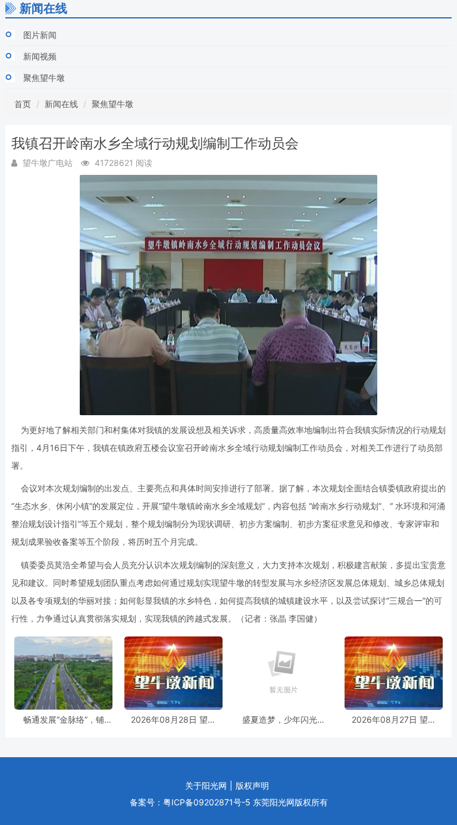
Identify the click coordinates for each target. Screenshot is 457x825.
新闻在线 (61, 104)
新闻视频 (40, 56)
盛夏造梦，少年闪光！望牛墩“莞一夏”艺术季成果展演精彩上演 (283, 719)
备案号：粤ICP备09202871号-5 (190, 802)
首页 (22, 104)
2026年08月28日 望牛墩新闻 (173, 719)
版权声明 (252, 785)
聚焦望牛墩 (44, 78)
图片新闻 (40, 35)
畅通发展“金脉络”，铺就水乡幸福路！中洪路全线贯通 (63, 719)
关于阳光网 (206, 785)
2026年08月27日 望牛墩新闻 (394, 719)
